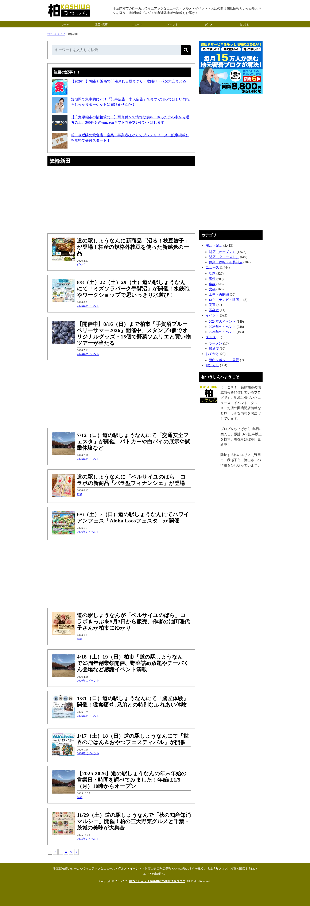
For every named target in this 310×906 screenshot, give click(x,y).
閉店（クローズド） (224, 257)
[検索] (186, 50)
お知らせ (212, 365)
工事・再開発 (219, 294)
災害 (212, 305)
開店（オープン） (222, 252)
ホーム (65, 24)
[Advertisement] (121, 199)
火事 (212, 289)
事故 (212, 284)
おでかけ (245, 24)
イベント (173, 24)
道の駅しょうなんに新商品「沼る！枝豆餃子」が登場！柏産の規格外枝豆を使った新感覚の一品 (133, 247)
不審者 (214, 310)
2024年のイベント (222, 321)
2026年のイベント (88, 306)
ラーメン (215, 343)
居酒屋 (214, 348)
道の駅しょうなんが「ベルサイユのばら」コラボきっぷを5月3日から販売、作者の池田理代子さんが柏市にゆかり (133, 621)
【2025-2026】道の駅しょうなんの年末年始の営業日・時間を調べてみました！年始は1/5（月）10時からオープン (132, 780)
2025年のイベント (88, 838)
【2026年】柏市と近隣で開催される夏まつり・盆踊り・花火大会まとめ (128, 81)
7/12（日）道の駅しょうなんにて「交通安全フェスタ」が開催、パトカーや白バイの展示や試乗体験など (133, 441)
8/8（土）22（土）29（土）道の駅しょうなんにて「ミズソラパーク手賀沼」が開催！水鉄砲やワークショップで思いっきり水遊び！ (133, 288)
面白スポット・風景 (224, 360)
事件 (212, 279)
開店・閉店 (101, 24)
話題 (79, 494)
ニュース (137, 24)
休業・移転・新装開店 (226, 262)
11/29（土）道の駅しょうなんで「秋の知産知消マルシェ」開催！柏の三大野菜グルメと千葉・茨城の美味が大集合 (134, 821)
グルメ (209, 24)
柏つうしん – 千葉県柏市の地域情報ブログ (157, 881)
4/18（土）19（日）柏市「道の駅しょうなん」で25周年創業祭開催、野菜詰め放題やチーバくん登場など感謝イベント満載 (133, 663)
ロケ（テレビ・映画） (226, 300)
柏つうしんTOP (56, 34)
